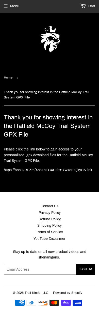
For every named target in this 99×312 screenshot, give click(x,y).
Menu (14, 6)
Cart (91, 6)
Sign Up (85, 269)
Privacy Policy (50, 213)
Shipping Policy (49, 225)
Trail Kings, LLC (36, 293)
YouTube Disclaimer (49, 239)
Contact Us (49, 206)
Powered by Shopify (67, 293)
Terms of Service (49, 232)
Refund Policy (50, 219)
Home (8, 77)
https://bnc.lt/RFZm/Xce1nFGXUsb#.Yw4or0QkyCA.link (48, 170)
